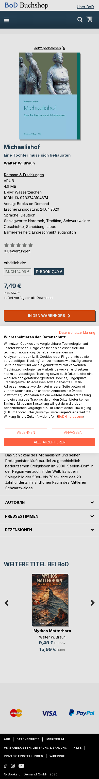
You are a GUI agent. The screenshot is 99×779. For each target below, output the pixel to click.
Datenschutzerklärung (77, 332)
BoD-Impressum (70, 416)
